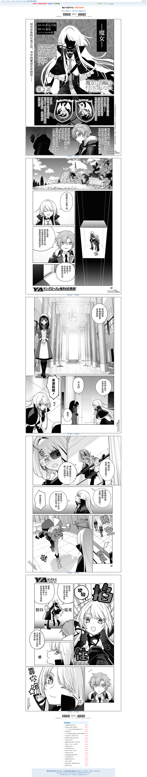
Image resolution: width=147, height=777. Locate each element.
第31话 (76, 754)
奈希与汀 (67, 761)
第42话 (78, 763)
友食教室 (67, 746)
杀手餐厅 (67, 752)
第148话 (71, 752)
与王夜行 (67, 740)
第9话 (70, 761)
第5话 (70, 765)
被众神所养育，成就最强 (70, 763)
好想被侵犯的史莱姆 (69, 754)
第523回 (75, 727)
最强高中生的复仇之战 (70, 737)
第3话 (72, 757)
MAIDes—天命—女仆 (70, 744)
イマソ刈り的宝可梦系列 (70, 729)
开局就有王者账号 (69, 727)
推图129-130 (79, 729)
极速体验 (83, 11)
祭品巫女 (67, 765)
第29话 (71, 746)
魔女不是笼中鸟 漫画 (21, 1)
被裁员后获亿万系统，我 (70, 742)
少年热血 (13, 1)
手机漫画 (8, 1)
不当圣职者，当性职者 (70, 735)
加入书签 (106, 3)
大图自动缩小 (75, 11)
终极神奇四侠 (68, 759)
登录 (143, 1)
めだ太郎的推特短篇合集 (70, 733)
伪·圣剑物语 (67, 748)
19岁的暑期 (67, 757)
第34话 (72, 748)
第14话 (73, 759)
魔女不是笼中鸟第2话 (32, 1)
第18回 (78, 742)
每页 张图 (65, 11)
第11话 (75, 750)
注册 (145, 1)
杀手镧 (66, 731)
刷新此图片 (70, 156)
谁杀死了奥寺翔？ (69, 750)
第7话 (69, 731)
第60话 (71, 740)
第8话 (76, 744)
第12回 (74, 725)
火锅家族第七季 (68, 725)
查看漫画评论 (100, 3)
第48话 (77, 737)
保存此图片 (76, 156)
